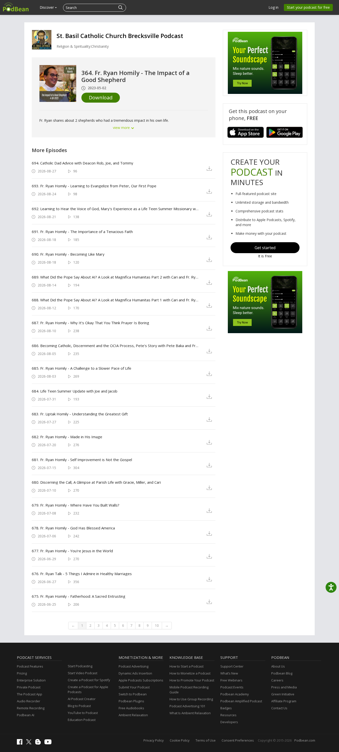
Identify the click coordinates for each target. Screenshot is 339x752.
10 (157, 625)
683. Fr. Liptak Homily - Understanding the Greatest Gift (80, 414)
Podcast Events (231, 687)
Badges (226, 708)
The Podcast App (29, 694)
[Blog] (39, 743)
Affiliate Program (283, 701)
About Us (278, 666)
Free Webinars (231, 680)
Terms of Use (206, 740)
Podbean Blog (281, 673)
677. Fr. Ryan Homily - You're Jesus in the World (72, 551)
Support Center (231, 666)
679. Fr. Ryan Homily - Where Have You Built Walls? (75, 505)
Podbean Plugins (131, 701)
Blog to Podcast (79, 706)
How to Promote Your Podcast (192, 680)
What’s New (229, 673)
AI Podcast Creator (82, 699)
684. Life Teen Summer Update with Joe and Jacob (74, 391)
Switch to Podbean (133, 694)
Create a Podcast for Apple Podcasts (88, 689)
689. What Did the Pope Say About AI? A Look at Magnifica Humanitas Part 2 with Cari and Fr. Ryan (115, 277)
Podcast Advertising (133, 666)
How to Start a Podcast (186, 666)
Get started (265, 247)
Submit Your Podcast (134, 687)
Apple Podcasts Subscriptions (141, 680)
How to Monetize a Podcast (190, 673)
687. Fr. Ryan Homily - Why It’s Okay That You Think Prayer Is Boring (90, 322)
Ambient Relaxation (133, 715)
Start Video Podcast (82, 673)
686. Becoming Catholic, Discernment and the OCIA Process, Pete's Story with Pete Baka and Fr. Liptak (115, 345)
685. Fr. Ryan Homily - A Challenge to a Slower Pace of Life (81, 368)
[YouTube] (49, 743)
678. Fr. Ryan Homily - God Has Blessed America (73, 528)
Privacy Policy (153, 740)
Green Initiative (282, 694)
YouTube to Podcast (83, 713)
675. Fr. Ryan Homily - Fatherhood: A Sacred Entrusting (78, 596)
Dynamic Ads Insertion (135, 673)
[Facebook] (21, 743)
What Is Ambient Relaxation (190, 713)
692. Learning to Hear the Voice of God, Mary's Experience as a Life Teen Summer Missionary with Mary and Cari (115, 208)
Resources (228, 715)
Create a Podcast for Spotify (89, 680)
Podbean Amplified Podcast (241, 701)
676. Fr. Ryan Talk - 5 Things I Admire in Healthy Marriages (82, 573)
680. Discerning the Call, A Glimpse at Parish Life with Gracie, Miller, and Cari (96, 482)
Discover (47, 7)
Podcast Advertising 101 (187, 706)
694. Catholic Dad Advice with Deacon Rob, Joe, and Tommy (82, 163)
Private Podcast (28, 687)
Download (100, 97)
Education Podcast (82, 719)
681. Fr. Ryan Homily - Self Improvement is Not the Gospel (82, 459)
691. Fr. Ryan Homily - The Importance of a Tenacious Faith (82, 231)
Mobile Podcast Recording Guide (189, 689)
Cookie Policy (180, 740)
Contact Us (279, 708)
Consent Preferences (238, 740)
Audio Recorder (28, 701)
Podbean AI (25, 715)
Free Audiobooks (131, 708)
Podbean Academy (234, 694)
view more (122, 127)
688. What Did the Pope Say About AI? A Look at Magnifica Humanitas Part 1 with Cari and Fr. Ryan (115, 300)
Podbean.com (304, 740)
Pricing (22, 673)
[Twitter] (30, 743)
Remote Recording (30, 708)
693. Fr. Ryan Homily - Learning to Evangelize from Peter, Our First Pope (94, 186)
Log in (273, 7)
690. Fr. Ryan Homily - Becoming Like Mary (68, 254)
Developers (229, 722)
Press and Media (284, 687)
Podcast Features (30, 666)
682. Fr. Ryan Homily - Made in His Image (67, 437)
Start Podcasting (80, 666)
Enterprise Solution (31, 680)
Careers (277, 680)
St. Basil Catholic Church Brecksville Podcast (120, 36)
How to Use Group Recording (191, 699)
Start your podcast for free (308, 7)
